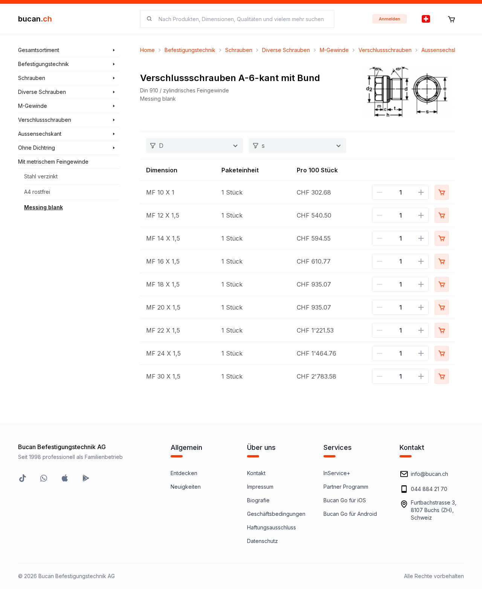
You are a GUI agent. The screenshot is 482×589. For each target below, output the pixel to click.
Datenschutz (262, 541)
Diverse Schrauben (286, 50)
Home (147, 50)
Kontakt (256, 473)
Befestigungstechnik (190, 50)
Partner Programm (345, 486)
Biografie (258, 500)
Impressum (260, 486)
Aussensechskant (443, 50)
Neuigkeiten (186, 486)
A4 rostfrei (37, 192)
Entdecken (184, 473)
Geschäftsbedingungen (276, 514)
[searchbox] (242, 19)
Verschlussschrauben (385, 50)
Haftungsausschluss (271, 527)
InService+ (336, 473)
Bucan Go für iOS (344, 500)
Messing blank (43, 207)
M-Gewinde (334, 50)
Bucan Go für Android (350, 514)
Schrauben (238, 50)
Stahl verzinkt (41, 176)
